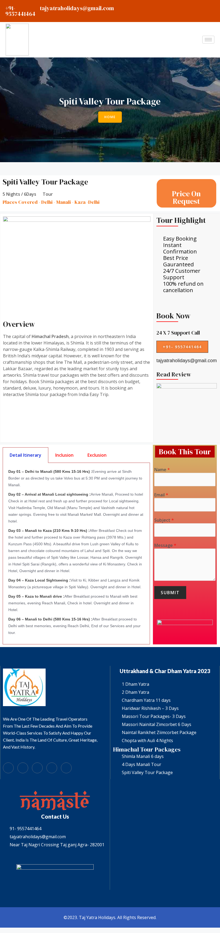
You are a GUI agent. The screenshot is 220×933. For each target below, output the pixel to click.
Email (161, 495)
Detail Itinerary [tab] (25, 455)
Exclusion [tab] (97, 455)
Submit (170, 593)
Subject (164, 520)
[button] (110, 117)
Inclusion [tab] (64, 455)
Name (162, 470)
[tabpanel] (76, 553)
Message (165, 545)
